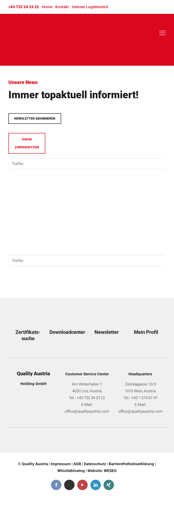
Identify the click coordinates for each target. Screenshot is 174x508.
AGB (77, 464)
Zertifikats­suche (28, 335)
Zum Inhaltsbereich (32, 27)
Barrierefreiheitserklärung (131, 464)
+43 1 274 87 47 (144, 397)
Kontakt (62, 7)
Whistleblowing (71, 470)
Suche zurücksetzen (27, 143)
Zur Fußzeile (25, 38)
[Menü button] (162, 33)
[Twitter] (69, 485)
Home (47, 7)
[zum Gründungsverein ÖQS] (108, 441)
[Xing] (109, 485)
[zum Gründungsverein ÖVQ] (148, 441)
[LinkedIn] (95, 485)
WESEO (110, 470)
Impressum (61, 464)
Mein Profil (146, 332)
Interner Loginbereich (90, 7)
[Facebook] (56, 485)
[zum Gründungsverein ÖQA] (69, 441)
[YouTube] (82, 485)
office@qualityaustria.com (87, 411)
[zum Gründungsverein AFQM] (29, 441)
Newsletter (106, 332)
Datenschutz (95, 464)
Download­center (67, 332)
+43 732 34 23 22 (23, 7)
